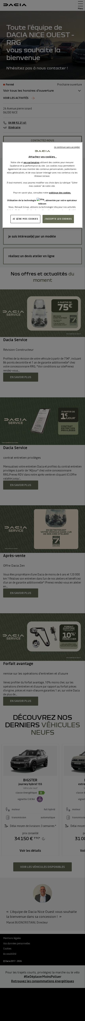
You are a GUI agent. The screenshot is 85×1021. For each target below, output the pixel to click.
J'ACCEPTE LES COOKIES (58, 218)
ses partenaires (31, 162)
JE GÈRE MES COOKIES (25, 218)
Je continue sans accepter (67, 147)
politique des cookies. (60, 192)
